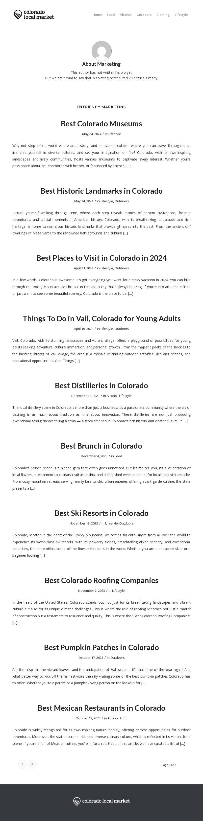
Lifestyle (114, 134)
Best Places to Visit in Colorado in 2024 (101, 257)
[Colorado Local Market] (33, 14)
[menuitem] (97, 14)
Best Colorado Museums (101, 123)
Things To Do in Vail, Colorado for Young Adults (102, 318)
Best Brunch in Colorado (101, 445)
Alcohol (112, 395)
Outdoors (122, 201)
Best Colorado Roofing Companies (101, 580)
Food (118, 456)
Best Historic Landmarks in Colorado (102, 190)
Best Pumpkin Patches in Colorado (101, 647)
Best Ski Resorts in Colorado (102, 512)
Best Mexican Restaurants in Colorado (101, 707)
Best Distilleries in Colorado (101, 385)
